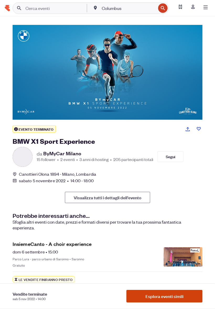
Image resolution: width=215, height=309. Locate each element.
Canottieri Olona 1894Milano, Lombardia (57, 174)
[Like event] (198, 129)
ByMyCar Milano (62, 153)
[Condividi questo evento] (187, 129)
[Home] (7, 8)
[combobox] (128, 8)
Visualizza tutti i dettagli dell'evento (107, 197)
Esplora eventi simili (165, 296)
